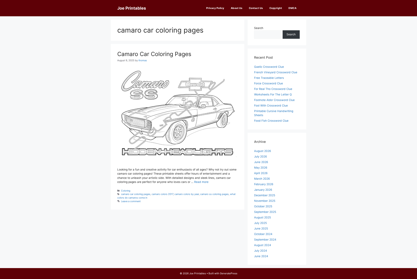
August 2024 (262, 245)
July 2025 (260, 223)
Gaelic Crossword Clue (269, 66)
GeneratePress (228, 273)
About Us (236, 8)
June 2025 (261, 228)
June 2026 (261, 162)
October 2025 (263, 206)
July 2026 (260, 156)
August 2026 (262, 151)
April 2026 (261, 173)
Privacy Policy (215, 8)
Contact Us (256, 8)
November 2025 (264, 200)
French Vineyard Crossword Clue (275, 72)
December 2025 (264, 195)
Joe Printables (131, 8)
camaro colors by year (186, 194)
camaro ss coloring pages (214, 194)
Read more (201, 182)
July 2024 (260, 250)
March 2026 (262, 178)
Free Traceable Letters (269, 77)
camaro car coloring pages (135, 194)
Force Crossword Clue (268, 83)
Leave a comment (131, 201)
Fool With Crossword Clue (271, 105)
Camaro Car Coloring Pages (154, 53)
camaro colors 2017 (162, 194)
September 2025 (265, 212)
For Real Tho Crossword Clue (273, 89)
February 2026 (263, 184)
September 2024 (265, 239)
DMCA (292, 8)
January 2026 (263, 189)
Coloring (125, 190)
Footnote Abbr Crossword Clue (274, 100)
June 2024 (261, 256)
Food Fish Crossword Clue (271, 120)
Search (258, 28)
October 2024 (263, 234)
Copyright (275, 8)
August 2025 (262, 217)
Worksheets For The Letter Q (273, 94)
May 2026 (260, 167)
